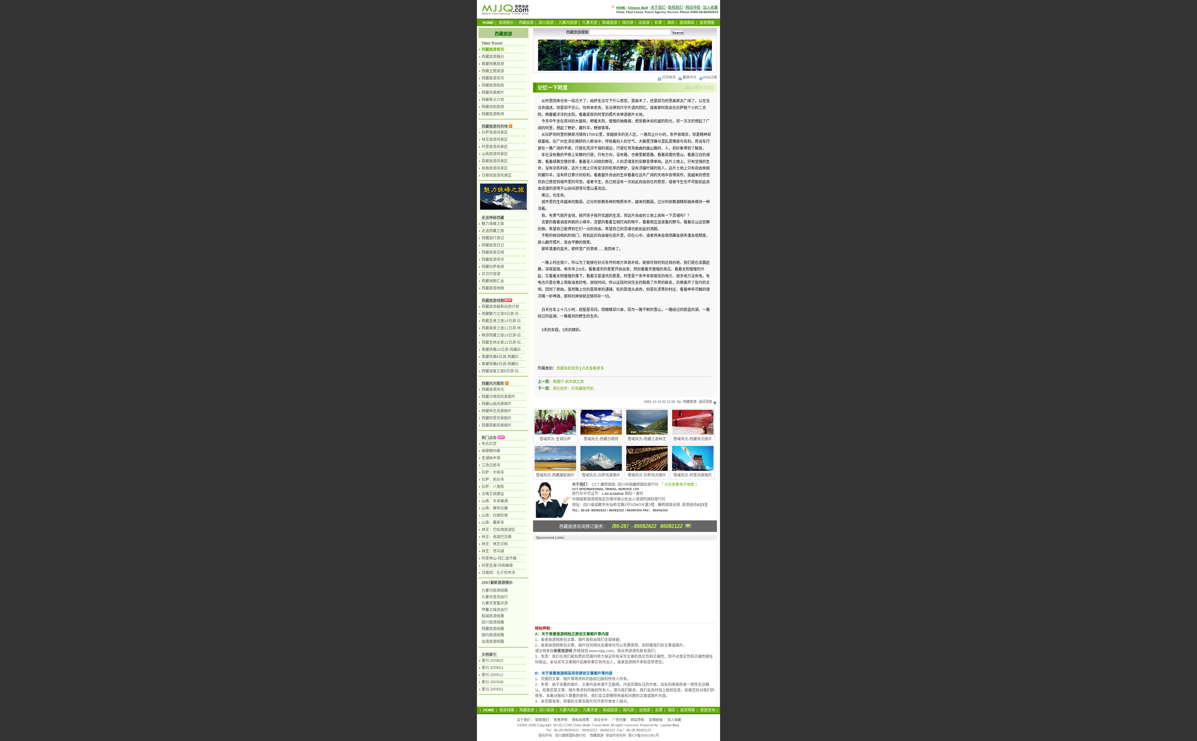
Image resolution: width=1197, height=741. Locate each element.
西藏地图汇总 (493, 281)
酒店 (671, 23)
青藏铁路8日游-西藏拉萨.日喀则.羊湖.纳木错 (518, 364)
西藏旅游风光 (493, 389)
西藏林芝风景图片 (497, 411)
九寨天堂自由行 (495, 597)
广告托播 (619, 720)
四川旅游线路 (493, 622)
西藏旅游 (526, 23)
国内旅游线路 (493, 635)
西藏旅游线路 (493, 301)
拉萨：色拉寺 (493, 479)
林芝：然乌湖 (493, 551)
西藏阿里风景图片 (497, 418)
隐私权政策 (580, 720)
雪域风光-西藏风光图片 (692, 439)
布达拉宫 (489, 444)
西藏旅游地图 (493, 288)
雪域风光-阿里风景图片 (692, 475)
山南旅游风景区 (495, 154)
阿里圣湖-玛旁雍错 (497, 565)
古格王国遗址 (493, 494)
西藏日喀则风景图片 (498, 396)
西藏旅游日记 (493, 245)
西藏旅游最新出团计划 (500, 306)
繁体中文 (689, 77)
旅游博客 (706, 23)
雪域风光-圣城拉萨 (555, 439)
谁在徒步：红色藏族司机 (573, 388)
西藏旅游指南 (493, 85)
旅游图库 (687, 23)
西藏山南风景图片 (497, 404)
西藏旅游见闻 (493, 252)
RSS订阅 (710, 77)
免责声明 (560, 720)
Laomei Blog (670, 725)
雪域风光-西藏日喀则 (601, 439)
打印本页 (669, 77)
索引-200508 (492, 682)
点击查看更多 (593, 368)
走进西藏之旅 (493, 231)
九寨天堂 (589, 23)
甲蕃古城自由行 (495, 610)
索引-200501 (492, 689)
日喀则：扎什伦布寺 (498, 573)
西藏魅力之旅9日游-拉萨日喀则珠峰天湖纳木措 (521, 314)
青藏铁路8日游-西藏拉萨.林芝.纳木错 (512, 357)
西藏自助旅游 (567, 368)
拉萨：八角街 (493, 487)
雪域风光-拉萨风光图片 (646, 475)
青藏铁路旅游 (493, 64)
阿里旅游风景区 (495, 147)
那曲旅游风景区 (495, 168)
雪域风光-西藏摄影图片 (555, 475)
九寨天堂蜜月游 (495, 603)
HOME (621, 7)
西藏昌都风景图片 (497, 425)
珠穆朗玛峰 (491, 451)
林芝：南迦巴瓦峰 (497, 537)
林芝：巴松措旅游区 (498, 530)
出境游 (644, 23)
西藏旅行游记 (493, 238)
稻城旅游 (609, 23)
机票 (658, 23)
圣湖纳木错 (491, 458)
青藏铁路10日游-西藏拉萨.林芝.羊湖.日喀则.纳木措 (524, 349)
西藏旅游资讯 (493, 78)
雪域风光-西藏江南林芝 (646, 439)
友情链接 (656, 720)
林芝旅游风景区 (495, 139)
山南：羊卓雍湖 (495, 501)
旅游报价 (506, 23)
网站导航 (692, 7)
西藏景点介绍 (493, 100)
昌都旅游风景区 (495, 161)
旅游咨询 (707, 710)
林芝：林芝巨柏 (495, 544)
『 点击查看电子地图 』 (679, 484)
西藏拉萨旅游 (493, 267)
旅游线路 (506, 710)
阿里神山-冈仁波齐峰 (499, 558)
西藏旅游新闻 (493, 114)
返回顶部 (706, 402)
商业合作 (601, 720)
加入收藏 (710, 7)
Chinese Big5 (638, 7)
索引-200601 (492, 668)
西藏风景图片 (493, 92)
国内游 (627, 23)
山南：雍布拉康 (495, 508)
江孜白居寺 (491, 465)
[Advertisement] (575, 581)
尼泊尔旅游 (491, 274)
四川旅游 (546, 23)
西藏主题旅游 (493, 71)
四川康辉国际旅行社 (570, 735)
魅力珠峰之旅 (493, 224)
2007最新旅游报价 (497, 583)
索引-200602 (492, 660)
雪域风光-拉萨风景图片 (601, 475)
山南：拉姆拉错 (495, 515)
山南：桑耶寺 (493, 522)
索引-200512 (492, 675)
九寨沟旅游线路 (495, 590)
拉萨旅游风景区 (495, 132)
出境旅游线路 (493, 641)
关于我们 (658, 7)
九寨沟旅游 (568, 23)
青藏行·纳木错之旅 (568, 382)
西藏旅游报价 (493, 57)
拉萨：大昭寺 (493, 472)
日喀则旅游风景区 (497, 175)
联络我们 (675, 7)
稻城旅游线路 (493, 616)
